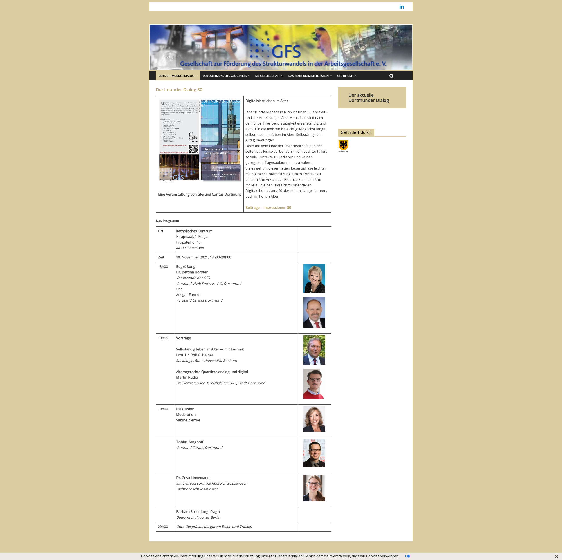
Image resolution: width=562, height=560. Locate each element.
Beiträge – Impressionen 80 (268, 207)
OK (407, 556)
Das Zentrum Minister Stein (308, 76)
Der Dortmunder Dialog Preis (225, 76)
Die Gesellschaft (267, 76)
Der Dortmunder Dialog (176, 76)
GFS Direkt (344, 76)
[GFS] (281, 27)
